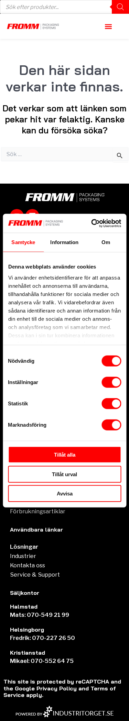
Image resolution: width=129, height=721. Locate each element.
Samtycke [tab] (23, 242)
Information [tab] (64, 242)
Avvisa (65, 493)
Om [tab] (105, 242)
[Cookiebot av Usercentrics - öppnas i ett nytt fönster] (92, 223)
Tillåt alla (64, 455)
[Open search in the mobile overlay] (64, 7)
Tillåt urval (64, 474)
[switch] (111, 382)
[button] (108, 26)
